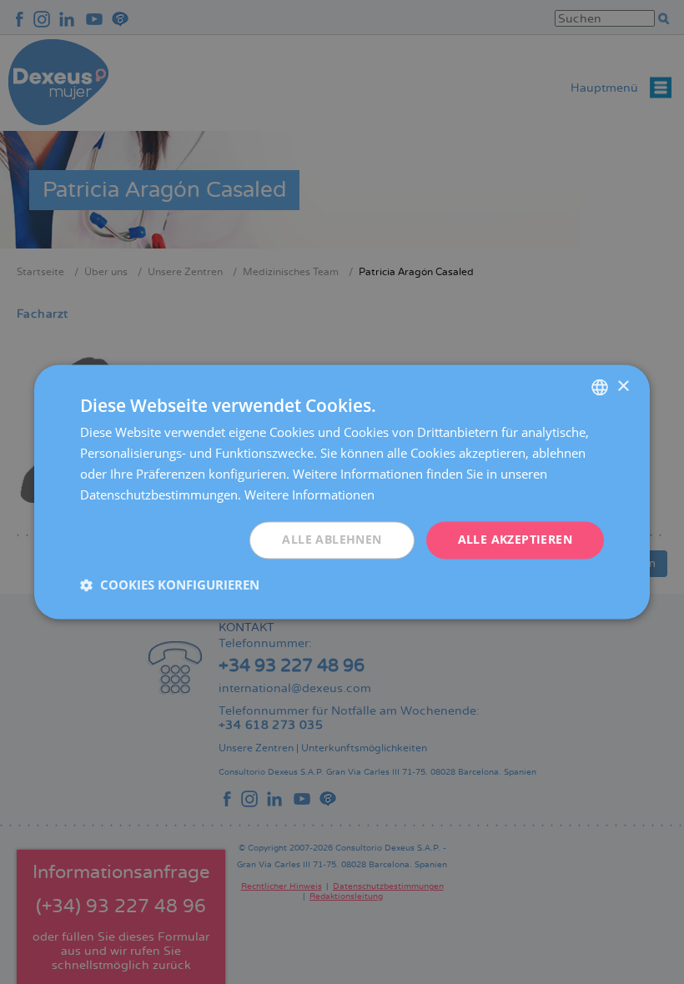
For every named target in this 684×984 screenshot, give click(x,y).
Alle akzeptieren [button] (515, 540)
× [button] (622, 386)
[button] (169, 585)
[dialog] (342, 491)
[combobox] (599, 387)
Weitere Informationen (309, 494)
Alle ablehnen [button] (331, 540)
